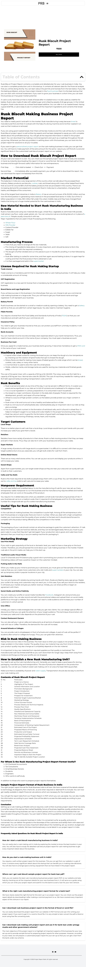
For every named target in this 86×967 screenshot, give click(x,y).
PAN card (81, 346)
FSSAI (64, 316)
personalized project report (27, 146)
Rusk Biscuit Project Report (55, 42)
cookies (35, 183)
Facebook (49, 595)
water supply (40, 671)
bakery (81, 306)
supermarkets (57, 570)
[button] (47, 3)
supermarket (38, 261)
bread (73, 121)
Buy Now (59, 54)
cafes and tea (11, 481)
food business (52, 91)
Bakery (38, 194)
